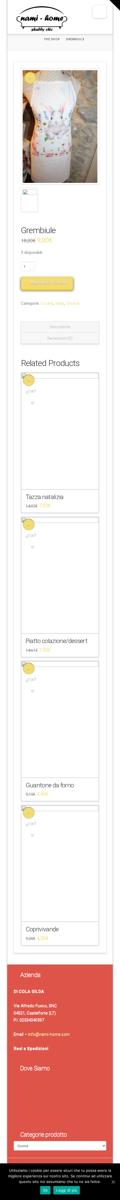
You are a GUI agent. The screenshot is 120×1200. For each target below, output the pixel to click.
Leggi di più (66, 1190)
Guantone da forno (50, 785)
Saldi (59, 303)
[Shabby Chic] (41, 20)
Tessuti (72, 303)
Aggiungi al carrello (49, 282)
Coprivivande (42, 929)
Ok (45, 1190)
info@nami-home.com (49, 1034)
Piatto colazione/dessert (57, 640)
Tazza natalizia (45, 496)
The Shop (52, 39)
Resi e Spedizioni (31, 1048)
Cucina (47, 303)
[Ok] (113, 1182)
